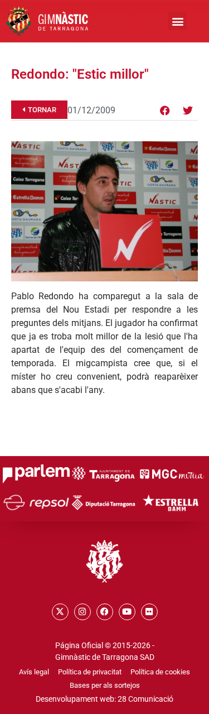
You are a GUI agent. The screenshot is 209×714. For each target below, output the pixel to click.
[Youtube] (127, 611)
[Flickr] (149, 611)
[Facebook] (165, 110)
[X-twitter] (60, 611)
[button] (177, 21)
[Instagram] (82, 611)
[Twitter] (188, 110)
